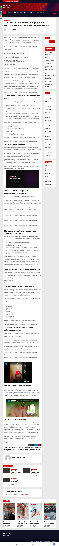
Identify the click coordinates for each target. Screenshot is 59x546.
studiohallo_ (13, 29)
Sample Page (36, 541)
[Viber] (1, 9)
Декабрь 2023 (48, 131)
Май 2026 (47, 96)
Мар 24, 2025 (7, 525)
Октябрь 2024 (48, 104)
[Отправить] (1, 18)
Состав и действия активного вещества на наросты (15, 53)
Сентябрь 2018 (48, 153)
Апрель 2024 (48, 120)
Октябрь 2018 (48, 150)
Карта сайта (54, 541)
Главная (9, 12)
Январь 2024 (48, 128)
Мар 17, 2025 (21, 525)
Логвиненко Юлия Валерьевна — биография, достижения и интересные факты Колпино (14, 449)
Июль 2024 (47, 112)
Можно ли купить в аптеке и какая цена (13, 58)
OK (54, 544)
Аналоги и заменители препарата (11, 60)
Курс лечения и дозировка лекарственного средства (15, 56)
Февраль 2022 (48, 144)
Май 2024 (47, 117)
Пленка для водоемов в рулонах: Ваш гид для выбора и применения (49, 524)
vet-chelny (7, 6)
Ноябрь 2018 (48, 147)
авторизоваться (26, 494)
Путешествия (7, 15)
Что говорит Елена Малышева (11, 63)
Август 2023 (48, 139)
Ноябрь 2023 (48, 134)
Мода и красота (40, 12)
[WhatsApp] (1, 7)
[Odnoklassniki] (1, 16)
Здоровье (32, 12)
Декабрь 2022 (48, 142)
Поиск (47, 38)
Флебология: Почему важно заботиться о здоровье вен (49, 62)
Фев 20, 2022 (14, 473)
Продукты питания (18, 12)
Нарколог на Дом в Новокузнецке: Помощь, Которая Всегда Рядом (35, 524)
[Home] (4, 12)
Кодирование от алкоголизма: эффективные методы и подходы (9, 524)
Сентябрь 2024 (48, 107)
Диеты (25, 12)
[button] (52, 13)
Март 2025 (47, 101)
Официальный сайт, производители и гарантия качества (16, 57)
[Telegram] (1, 11)
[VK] (1, 14)
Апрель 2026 (48, 98)
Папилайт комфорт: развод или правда (12, 52)
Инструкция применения (10, 54)
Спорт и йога (15, 15)
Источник (6, 442)
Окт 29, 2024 (48, 525)
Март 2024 (47, 123)
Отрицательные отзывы (10, 64)
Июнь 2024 (47, 115)
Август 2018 (47, 155)
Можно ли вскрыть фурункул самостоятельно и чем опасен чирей (33, 449)
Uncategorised (6, 20)
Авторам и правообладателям (45, 541)
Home (32, 541)
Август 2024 (48, 109)
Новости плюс (48, 176)
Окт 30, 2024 (34, 525)
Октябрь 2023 (48, 136)
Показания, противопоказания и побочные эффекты (15, 61)
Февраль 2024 (48, 125)
